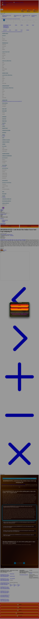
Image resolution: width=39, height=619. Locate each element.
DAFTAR (19, 308)
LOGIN (19, 305)
